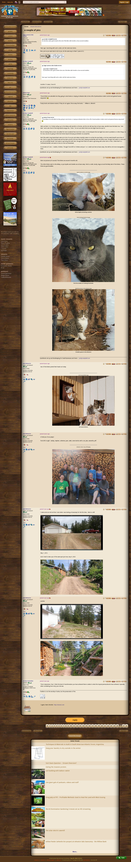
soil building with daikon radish (58, 771)
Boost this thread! (74, 736)
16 (89, 726)
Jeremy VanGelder (28, 681)
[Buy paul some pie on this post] (113, 364)
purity (10, 64)
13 (80, 726)
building (10, 40)
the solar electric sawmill (55, 830)
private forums (10, 143)
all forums (10, 147)
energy (10, 50)
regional (10, 96)
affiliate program (51, 860)
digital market (10, 129)
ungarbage (10, 68)
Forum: (26, 26)
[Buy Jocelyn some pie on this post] (113, 62)
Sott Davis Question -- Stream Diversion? (61, 763)
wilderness (10, 78)
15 (86, 726)
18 (96, 726)
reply (75, 720)
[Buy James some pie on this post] (113, 93)
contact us (36, 860)
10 (71, 726)
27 (123, 726)
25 (117, 726)
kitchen (10, 59)
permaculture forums (10, 26)
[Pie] (16, 2)
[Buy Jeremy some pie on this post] (113, 681)
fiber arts (10, 82)
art (10, 87)
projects (10, 124)
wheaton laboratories (35, 26)
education (10, 101)
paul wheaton (27, 363)
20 (102, 726)
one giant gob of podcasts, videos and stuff (62, 782)
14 (83, 726)
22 (108, 726)
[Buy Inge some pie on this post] (113, 35)
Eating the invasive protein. (56, 767)
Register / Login (124, 2)
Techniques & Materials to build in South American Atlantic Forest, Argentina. (75, 744)
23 (111, 726)
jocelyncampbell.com (84, 87)
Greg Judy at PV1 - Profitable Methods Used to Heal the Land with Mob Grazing (75, 797)
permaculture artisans (10, 92)
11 (74, 726)
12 (77, 726)
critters (10, 36)
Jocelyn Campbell (28, 61)
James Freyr (26, 92)
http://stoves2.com (59, 704)
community (10, 73)
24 (114, 726)
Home (3, 2)
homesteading (10, 45)
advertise (43, 860)
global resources (10, 115)
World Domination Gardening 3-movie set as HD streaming (68, 809)
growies (10, 31)
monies (10, 54)
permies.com (10, 133)
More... (75, 852)
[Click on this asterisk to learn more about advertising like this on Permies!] (103, 15)
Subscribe (10, 2)
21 (105, 726)
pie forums (10, 138)
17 (92, 726)
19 (99, 726)
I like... (24, 48)
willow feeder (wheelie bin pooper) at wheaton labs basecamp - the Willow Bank (76, 841)
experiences (10, 110)
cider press (10, 119)
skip (10, 106)
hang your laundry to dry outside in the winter (63, 748)
